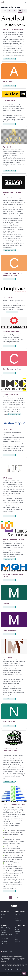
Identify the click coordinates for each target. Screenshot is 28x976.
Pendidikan (4, 936)
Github (17, 917)
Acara (16, 936)
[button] (26, 2)
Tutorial (3, 914)
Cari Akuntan (4, 938)
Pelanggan (18, 941)
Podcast (17, 937)
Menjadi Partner (5, 943)
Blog (16, 939)
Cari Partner (4, 941)
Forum (2, 917)
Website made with (12, 974)
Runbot (17, 918)
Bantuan (3, 930)
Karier (16, 933)
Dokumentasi (4, 916)
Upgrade (3, 932)
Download (18, 914)
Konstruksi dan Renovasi (9, 58)
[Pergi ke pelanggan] (14, 20)
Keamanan (18, 945)
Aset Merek (18, 929)
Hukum (17, 944)
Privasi (22, 944)
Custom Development (6, 934)
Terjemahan (18, 920)
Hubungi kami (18, 931)
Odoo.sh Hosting (5, 928)
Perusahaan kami (19, 928)
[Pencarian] (9, 11)
